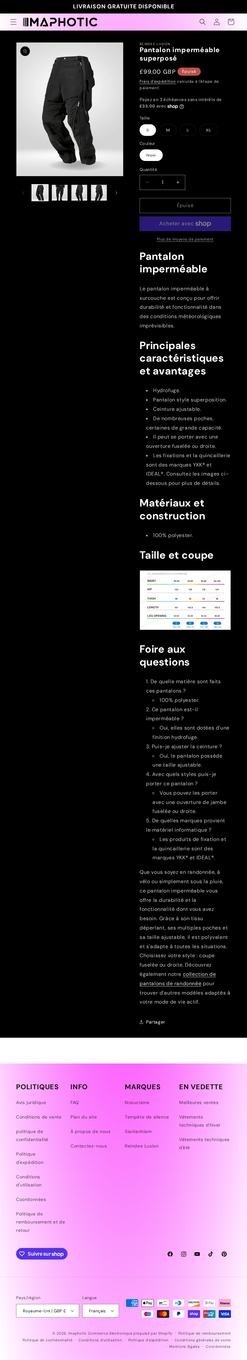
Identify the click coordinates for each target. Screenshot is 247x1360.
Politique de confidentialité (48, 1340)
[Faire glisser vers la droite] (116, 193)
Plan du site (83, 1117)
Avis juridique (31, 1102)
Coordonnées (31, 1199)
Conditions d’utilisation (100, 1340)
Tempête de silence (147, 1117)
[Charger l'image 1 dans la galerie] (40, 192)
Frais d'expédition (158, 81)
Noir (154, 156)
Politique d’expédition (148, 1340)
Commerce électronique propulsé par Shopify (130, 1333)
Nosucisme (137, 1102)
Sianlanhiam (138, 1131)
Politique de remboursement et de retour (40, 1222)
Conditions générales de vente (203, 1340)
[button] (13, 22)
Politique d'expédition (29, 1158)
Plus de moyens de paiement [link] (185, 239)
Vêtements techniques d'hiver (200, 1121)
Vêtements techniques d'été (204, 1143)
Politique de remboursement (204, 1333)
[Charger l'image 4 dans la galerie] (99, 192)
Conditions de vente (38, 1117)
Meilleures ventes (198, 1102)
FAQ (74, 1102)
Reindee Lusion (142, 1146)
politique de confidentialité (32, 1135)
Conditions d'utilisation (29, 1181)
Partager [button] (155, 1022)
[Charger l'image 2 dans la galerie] (59, 192)
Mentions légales (184, 1346)
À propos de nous (90, 1131)
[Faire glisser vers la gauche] (23, 193)
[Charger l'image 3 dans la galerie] (79, 192)
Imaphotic (77, 1333)
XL (212, 131)
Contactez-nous (88, 1146)
